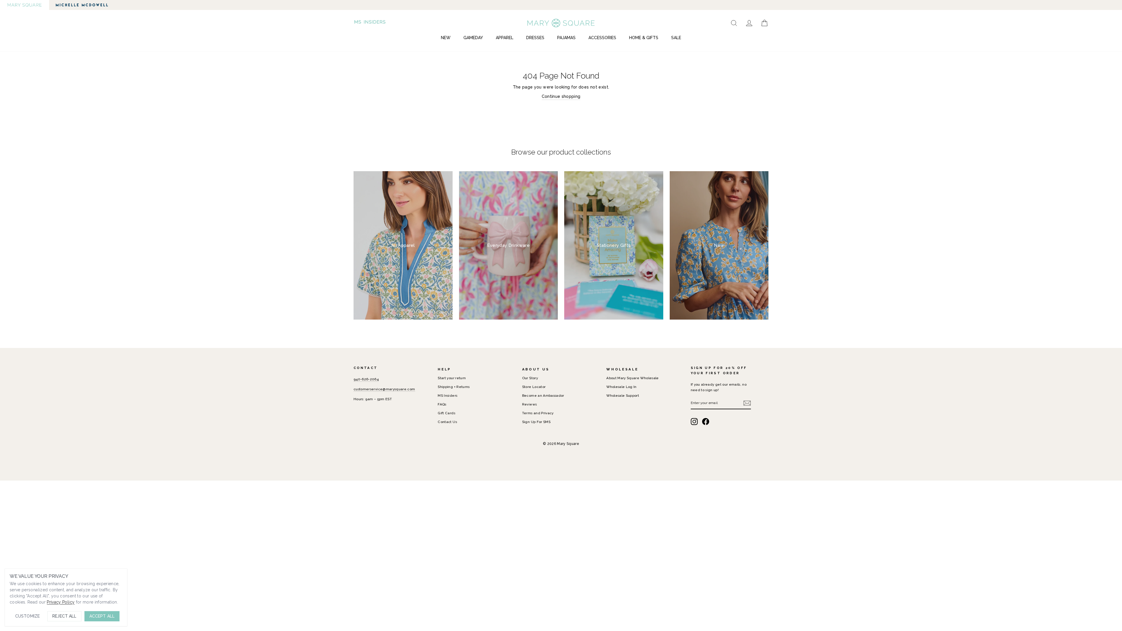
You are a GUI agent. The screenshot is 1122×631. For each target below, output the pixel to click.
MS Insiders (447, 395)
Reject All (64, 616)
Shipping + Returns (454, 387)
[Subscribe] (747, 403)
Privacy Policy (61, 602)
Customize (27, 616)
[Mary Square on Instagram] (694, 421)
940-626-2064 (366, 379)
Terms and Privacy (538, 413)
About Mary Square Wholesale (632, 378)
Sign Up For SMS (536, 422)
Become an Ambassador (543, 395)
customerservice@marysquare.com (384, 389)
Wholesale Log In (621, 387)
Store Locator (534, 387)
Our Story (530, 378)
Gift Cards (446, 413)
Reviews (529, 404)
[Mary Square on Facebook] (705, 421)
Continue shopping (561, 96)
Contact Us (447, 422)
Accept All (102, 616)
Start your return (452, 378)
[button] (370, 23)
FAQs (442, 404)
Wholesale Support (622, 395)
